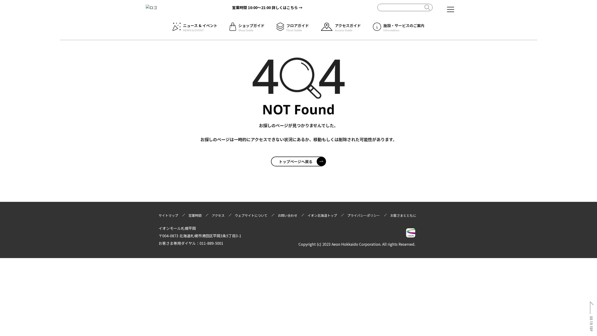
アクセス (218, 215)
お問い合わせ (287, 215)
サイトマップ (168, 215)
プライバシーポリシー (363, 215)
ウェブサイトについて (251, 215)
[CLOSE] (450, 9)
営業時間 (194, 215)
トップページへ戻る (295, 161)
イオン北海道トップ (322, 215)
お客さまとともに (403, 215)
